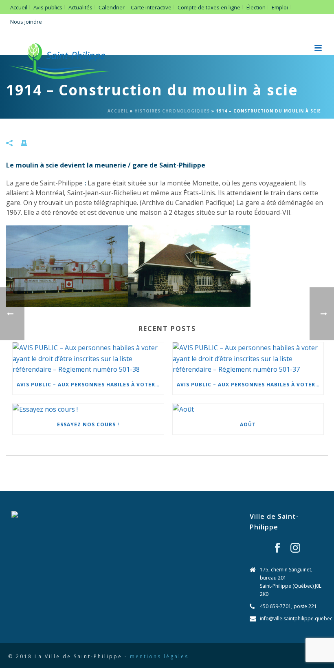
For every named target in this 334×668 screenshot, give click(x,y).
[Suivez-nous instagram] (295, 548)
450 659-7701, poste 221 (288, 606)
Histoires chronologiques (172, 111)
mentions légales (159, 656)
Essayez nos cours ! (88, 424)
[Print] (28, 142)
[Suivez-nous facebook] (277, 548)
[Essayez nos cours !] (88, 409)
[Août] (248, 409)
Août (248, 424)
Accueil (118, 111)
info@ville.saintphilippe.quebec (296, 618)
